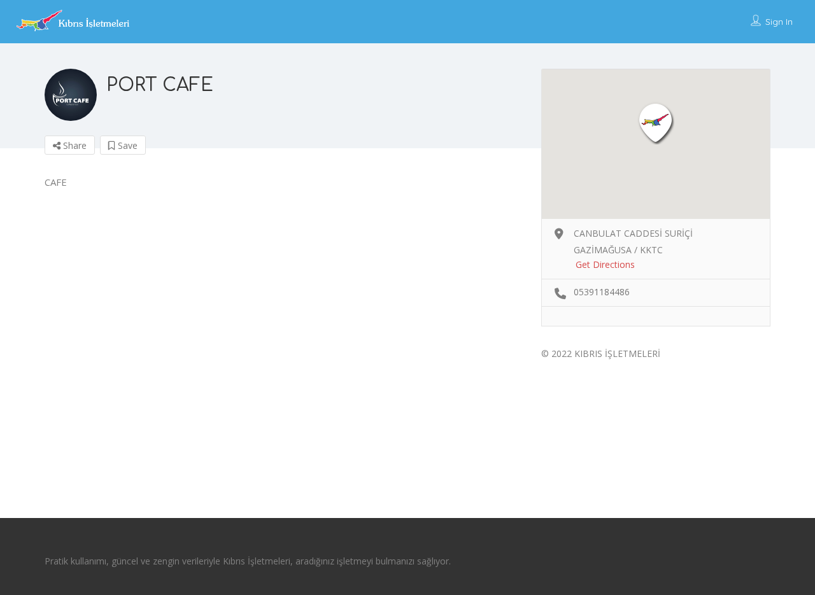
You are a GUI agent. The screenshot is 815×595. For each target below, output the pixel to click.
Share (73, 145)
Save (126, 145)
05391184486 (602, 292)
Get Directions (605, 264)
